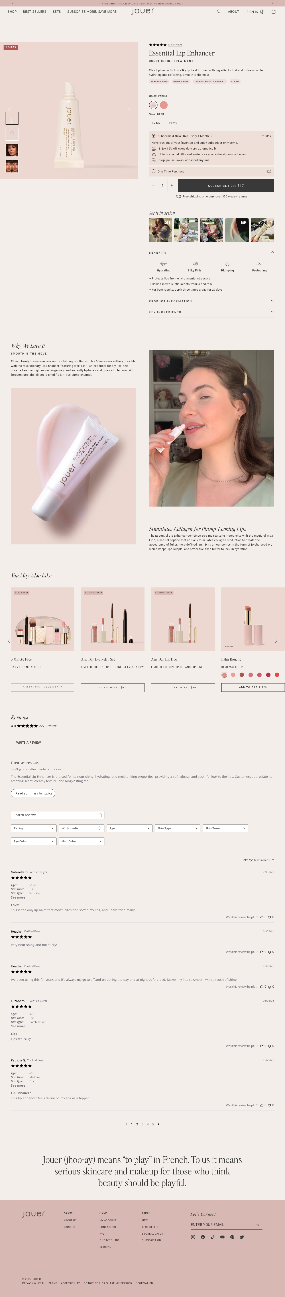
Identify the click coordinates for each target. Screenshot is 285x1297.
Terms (53, 1283)
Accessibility (70, 1283)
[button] (12, 11)
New (145, 1220)
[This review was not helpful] (269, 917)
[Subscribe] (258, 1224)
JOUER (37, 1279)
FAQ (102, 1233)
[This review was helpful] (261, 917)
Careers (69, 1226)
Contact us (108, 1226)
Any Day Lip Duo (164, 659)
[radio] (211, 148)
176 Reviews (175, 45)
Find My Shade (110, 1240)
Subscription (151, 1240)
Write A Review (28, 742)
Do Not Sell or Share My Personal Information (118, 1283)
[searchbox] (53, 815)
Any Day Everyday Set (98, 659)
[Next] (129, 110)
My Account (108, 1220)
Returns (105, 1247)
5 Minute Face (21, 659)
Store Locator (152, 1233)
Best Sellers (151, 1226)
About (69, 1212)
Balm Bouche (231, 659)
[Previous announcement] (13, 3)
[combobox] (34, 828)
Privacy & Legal (33, 1283)
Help (103, 1212)
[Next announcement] (272, 3)
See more (18, 897)
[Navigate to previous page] (126, 1124)
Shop (146, 1212)
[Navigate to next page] (158, 1124)
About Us (70, 1220)
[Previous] (9, 641)
